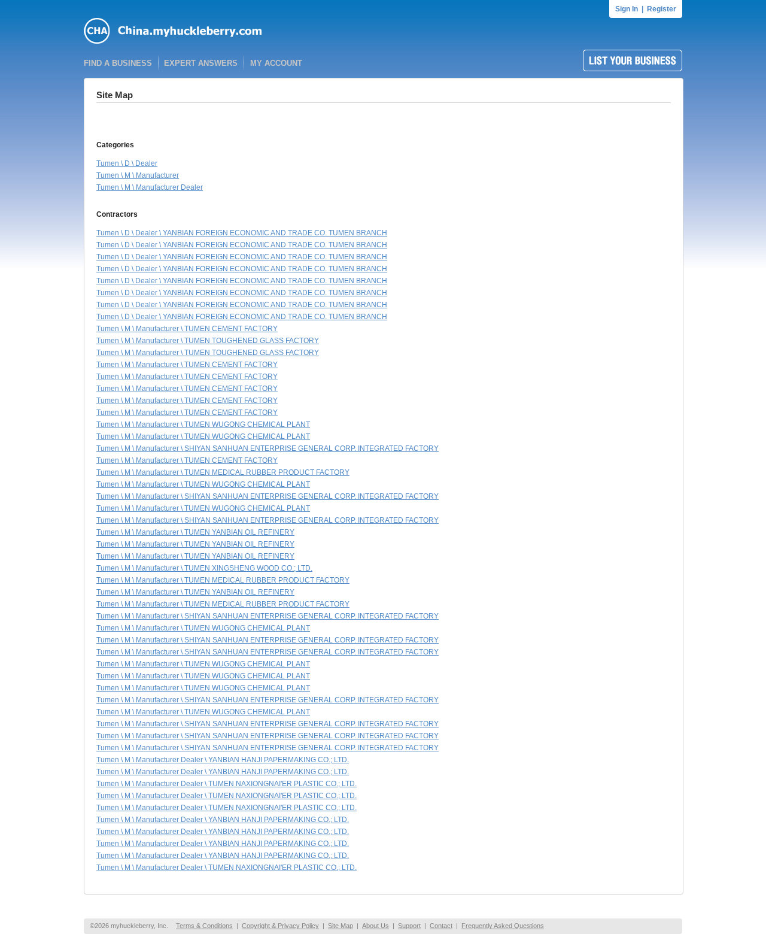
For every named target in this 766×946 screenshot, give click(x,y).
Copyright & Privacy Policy (280, 925)
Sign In (626, 9)
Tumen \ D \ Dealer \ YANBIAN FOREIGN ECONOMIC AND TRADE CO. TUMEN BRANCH (241, 233)
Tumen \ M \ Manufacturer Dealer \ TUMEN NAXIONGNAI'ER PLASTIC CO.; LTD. (226, 784)
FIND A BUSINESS (118, 63)
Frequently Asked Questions (502, 925)
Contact (441, 925)
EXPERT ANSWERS (201, 63)
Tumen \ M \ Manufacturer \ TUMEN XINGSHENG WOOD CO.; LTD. (204, 568)
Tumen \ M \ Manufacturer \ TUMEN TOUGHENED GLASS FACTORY (207, 340)
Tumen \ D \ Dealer (126, 163)
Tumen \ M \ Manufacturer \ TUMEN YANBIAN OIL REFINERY (195, 532)
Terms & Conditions (204, 925)
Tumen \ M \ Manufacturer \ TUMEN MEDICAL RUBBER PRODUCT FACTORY (222, 472)
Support (409, 925)
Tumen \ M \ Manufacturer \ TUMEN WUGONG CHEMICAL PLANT (203, 424)
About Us (375, 925)
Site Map (340, 925)
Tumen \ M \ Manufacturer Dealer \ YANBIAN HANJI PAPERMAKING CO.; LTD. (222, 760)
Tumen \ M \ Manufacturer (137, 175)
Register (661, 9)
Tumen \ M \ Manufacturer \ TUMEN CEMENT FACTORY (187, 329)
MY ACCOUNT (276, 63)
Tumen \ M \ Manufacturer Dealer (149, 187)
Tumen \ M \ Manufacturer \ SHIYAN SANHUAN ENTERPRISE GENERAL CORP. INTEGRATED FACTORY (267, 448)
